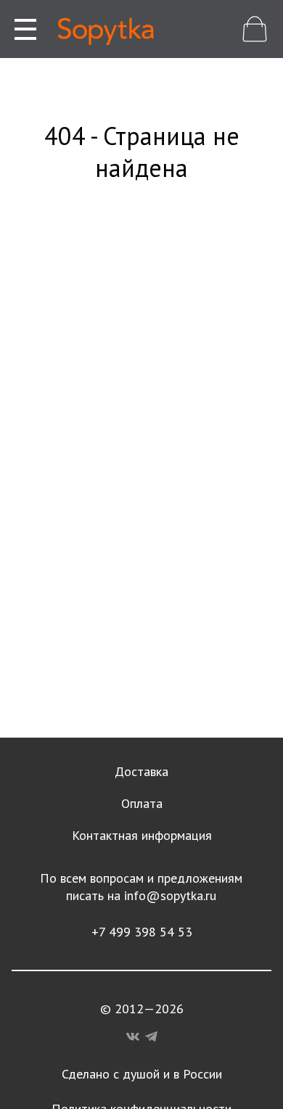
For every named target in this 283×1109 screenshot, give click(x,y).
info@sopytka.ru (170, 895)
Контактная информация (142, 835)
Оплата (142, 803)
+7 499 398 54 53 (141, 931)
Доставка (141, 771)
